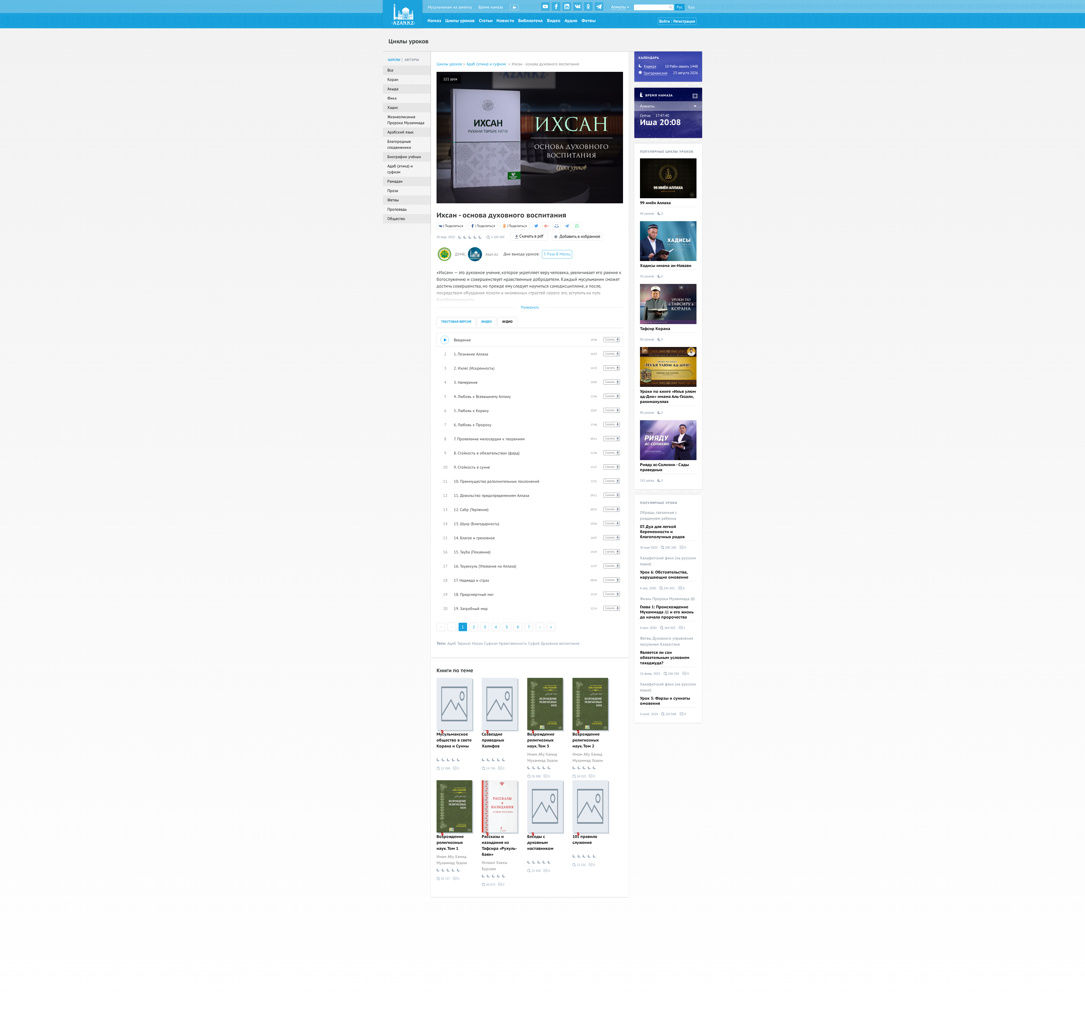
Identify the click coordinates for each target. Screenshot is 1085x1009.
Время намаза (490, 7)
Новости (505, 20)
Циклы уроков (460, 20)
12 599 (445, 768)
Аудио (571, 20)
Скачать (610, 339)
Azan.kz (491, 254)
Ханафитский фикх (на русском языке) (668, 561)
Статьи (485, 20)
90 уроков (647, 339)
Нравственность (513, 643)
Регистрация (684, 21)
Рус (680, 7)
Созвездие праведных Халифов (493, 740)
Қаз (691, 7)
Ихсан (477, 643)
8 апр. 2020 (648, 588)
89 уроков (647, 412)
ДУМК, (461, 254)
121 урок (450, 79)
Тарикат (464, 643)
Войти (664, 21)
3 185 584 (497, 237)
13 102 (581, 864)
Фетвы (588, 20)
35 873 (490, 884)
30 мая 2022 (648, 547)
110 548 (670, 714)
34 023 (581, 776)
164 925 (669, 627)
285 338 (670, 547)
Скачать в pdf (530, 236)
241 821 (669, 588)
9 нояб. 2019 (649, 714)
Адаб (451, 643)
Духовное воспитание (560, 643)
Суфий (534, 643)
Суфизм (491, 643)
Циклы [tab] (394, 60)
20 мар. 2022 (446, 237)
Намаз (434, 20)
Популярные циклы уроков (666, 152)
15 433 (536, 870)
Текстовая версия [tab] (456, 322)
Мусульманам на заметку (450, 7)
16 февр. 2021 (650, 673)
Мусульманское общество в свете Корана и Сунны (454, 740)
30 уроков (647, 276)
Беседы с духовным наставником (540, 842)
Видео (553, 20)
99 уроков (647, 213)
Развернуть (530, 307)
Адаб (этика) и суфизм (486, 64)
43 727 (445, 878)
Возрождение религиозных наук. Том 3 (540, 740)
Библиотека (530, 20)
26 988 (536, 776)
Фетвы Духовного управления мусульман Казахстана (666, 641)
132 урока (647, 480)
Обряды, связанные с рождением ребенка (658, 515)
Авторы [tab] (412, 60)
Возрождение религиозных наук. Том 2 (586, 740)
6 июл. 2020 (648, 627)
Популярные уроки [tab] (658, 503)
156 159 (673, 673)
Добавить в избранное (579, 236)
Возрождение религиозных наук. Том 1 (450, 842)
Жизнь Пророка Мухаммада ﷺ (667, 598)
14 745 (490, 768)
